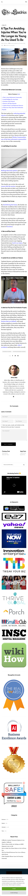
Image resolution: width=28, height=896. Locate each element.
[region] (14, 885)
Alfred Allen (14, 377)
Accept (14, 888)
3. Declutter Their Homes (8, 101)
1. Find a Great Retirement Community (12, 97)
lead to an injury (17, 243)
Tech (3, 831)
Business (4, 819)
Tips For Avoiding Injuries (19, 351)
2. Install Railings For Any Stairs (10, 99)
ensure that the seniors (8, 186)
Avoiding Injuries (7, 351)
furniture (10, 226)
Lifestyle (4, 827)
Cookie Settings (14, 892)
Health (4, 25)
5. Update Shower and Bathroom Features (12, 105)
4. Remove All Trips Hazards (9, 103)
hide (19, 94)
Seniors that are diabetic (9, 321)
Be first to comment (9, 45)
